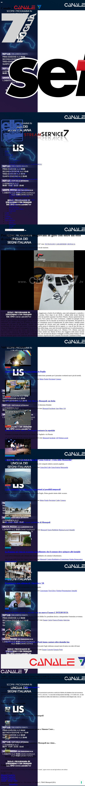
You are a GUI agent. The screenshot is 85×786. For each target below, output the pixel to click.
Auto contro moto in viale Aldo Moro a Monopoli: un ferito (30, 401)
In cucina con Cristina (16, 209)
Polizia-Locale (63, 438)
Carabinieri (61, 244)
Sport (6, 608)
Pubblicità (12, 211)
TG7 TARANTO (15, 160)
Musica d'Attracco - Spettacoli (19, 196)
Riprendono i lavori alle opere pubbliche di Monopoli (27, 522)
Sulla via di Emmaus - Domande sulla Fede (23, 179)
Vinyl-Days (52, 591)
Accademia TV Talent (16, 203)
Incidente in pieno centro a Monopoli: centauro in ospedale (30, 430)
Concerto (50, 649)
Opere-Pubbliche (52, 530)
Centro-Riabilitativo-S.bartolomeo (58, 559)
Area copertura (10, 220)
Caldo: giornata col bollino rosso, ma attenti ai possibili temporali (33, 489)
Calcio (50, 620)
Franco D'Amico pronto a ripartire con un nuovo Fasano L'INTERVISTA (36, 612)
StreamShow (13, 784)
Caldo (58, 500)
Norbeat (59, 591)
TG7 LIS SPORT (15, 177)
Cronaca (71, 244)
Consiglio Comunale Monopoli (19, 190)
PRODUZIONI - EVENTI (18, 173)
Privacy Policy (13, 780)
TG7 (6, 153)
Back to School (14, 207)
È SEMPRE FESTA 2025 (17, 166)
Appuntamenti (9, 456)
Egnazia (56, 649)
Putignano (50, 244)
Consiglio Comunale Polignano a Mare (22, 200)
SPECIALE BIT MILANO (18, 188)
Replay (11, 202)
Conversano (44, 591)
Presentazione (66, 591)
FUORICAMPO (14, 172)
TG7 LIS (12, 159)
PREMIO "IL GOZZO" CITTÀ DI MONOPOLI (25, 164)
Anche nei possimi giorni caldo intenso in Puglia (25, 371)
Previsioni (52, 379)
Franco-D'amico (58, 620)
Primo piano (13, 194)
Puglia (46, 379)
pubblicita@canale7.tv (8, 778)
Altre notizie (9, 651)
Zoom (11, 198)
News (7, 215)
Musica (7, 638)
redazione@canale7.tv (8, 777)
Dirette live (8, 218)
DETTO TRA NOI (15, 168)
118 (64, 408)
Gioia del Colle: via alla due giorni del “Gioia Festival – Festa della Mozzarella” (38, 460)
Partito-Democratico (76, 559)
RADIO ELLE (14, 183)
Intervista (67, 620)
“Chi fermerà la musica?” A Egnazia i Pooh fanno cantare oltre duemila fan (37, 642)
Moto (61, 408)
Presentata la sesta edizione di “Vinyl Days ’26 (24, 583)
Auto (57, 408)
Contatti (7, 217)
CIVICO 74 (13, 187)
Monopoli (45, 408)
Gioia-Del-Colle (45, 467)
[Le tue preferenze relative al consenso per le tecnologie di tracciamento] (81, 782)
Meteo (41, 379)
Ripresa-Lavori (64, 530)
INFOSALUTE (14, 181)
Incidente (52, 408)
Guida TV (8, 213)
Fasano (45, 620)
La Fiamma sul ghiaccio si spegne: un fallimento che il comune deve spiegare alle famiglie (42, 552)
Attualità (8, 518)
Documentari (13, 205)
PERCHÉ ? (13, 162)
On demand (9, 155)
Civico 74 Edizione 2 (16, 192)
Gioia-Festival (55, 467)
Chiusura (8, 561)
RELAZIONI (13, 175)
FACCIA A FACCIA (16, 170)
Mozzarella (64, 467)
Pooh (61, 649)
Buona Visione (14, 185)
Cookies (3, 780)
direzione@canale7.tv (31, 687)
